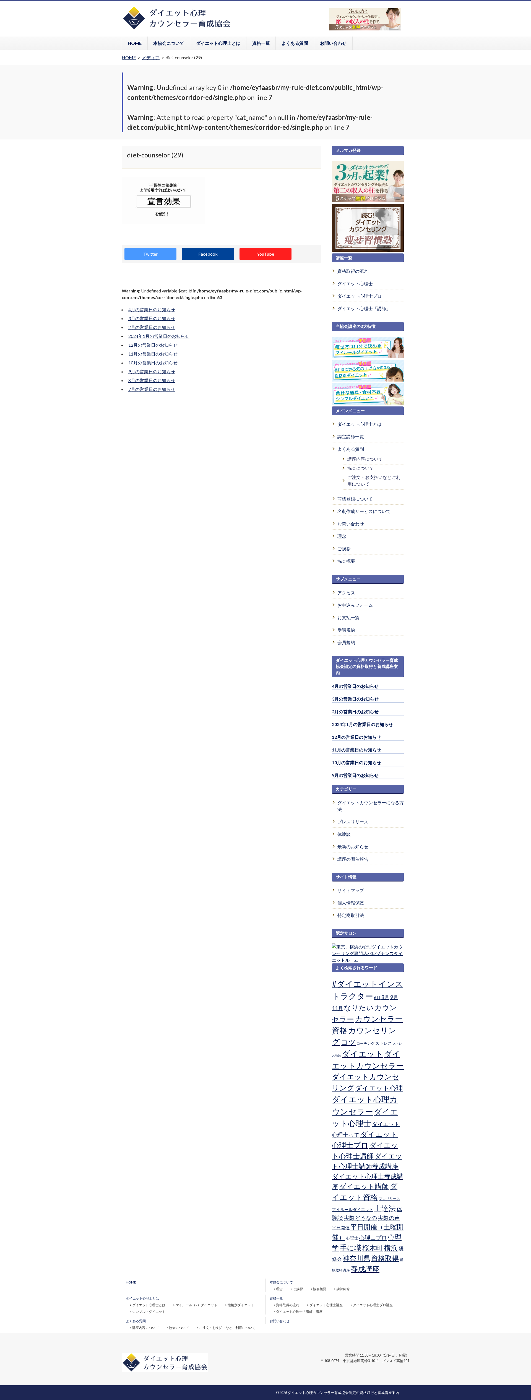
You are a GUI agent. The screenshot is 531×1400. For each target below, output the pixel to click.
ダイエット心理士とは (218, 43)
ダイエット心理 (379, 1088)
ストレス (383, 1043)
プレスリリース (352, 821)
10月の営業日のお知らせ (153, 362)
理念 (341, 536)
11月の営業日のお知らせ (153, 353)
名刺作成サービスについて (364, 511)
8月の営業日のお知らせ (151, 380)
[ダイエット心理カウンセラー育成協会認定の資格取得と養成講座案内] (176, 28)
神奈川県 (356, 1258)
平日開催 (341, 1227)
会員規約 (346, 642)
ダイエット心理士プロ (359, 296)
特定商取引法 (350, 915)
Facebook (208, 253)
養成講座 (365, 1269)
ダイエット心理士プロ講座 (373, 1305)
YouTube (265, 253)
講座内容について (365, 459)
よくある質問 (295, 43)
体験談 (344, 834)
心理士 (352, 1237)
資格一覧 (261, 43)
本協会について (168, 43)
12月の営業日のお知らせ (153, 345)
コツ (348, 1042)
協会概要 (346, 561)
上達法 (385, 1208)
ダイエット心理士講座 (326, 1305)
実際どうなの (360, 1218)
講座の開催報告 (352, 859)
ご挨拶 (344, 548)
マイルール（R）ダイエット (196, 1305)
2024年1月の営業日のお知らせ (158, 336)
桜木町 (372, 1247)
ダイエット (362, 1053)
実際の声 (389, 1218)
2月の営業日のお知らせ (151, 327)
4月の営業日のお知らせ (151, 309)
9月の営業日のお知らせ (151, 371)
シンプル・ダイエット (148, 1312)
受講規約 (346, 629)
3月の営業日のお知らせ (151, 318)
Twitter (150, 253)
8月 (385, 997)
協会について (360, 468)
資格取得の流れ (352, 271)
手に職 (350, 1247)
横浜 (391, 1247)
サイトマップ (350, 890)
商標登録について (355, 498)
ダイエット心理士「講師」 (364, 308)
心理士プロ (373, 1237)
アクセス (346, 592)
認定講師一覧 (350, 436)
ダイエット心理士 (355, 283)
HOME (135, 43)
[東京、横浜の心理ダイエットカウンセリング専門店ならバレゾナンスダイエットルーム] (368, 960)
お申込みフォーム (355, 605)
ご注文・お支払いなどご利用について (373, 480)
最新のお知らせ (352, 846)
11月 (337, 1008)
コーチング (365, 1043)
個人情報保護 (350, 902)
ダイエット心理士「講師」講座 (299, 1312)
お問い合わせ (333, 43)
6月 (377, 997)
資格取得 (385, 1258)
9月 (394, 997)
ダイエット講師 (364, 1186)
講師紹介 (343, 1289)
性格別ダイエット (241, 1305)
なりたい (359, 1007)
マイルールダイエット (352, 1209)
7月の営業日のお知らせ (151, 389)
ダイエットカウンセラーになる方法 (370, 806)
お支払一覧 (348, 617)
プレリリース (389, 1198)
